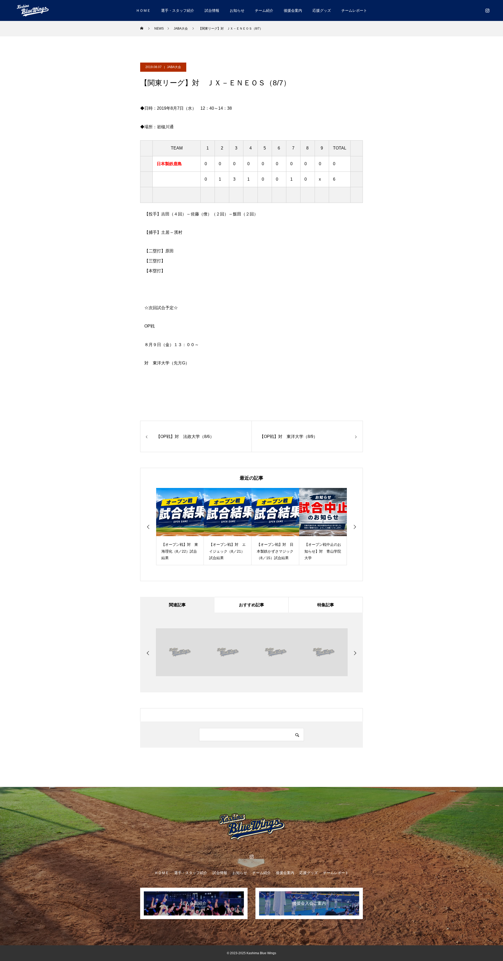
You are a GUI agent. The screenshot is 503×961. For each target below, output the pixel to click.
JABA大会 (174, 67)
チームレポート (354, 10)
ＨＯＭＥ (143, 10)
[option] (180, 526)
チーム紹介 (264, 10)
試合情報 (212, 10)
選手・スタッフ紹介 (177, 10)
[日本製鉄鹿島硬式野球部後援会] (32, 10)
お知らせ (237, 10)
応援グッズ (322, 10)
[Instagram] (487, 10)
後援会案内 (293, 10)
